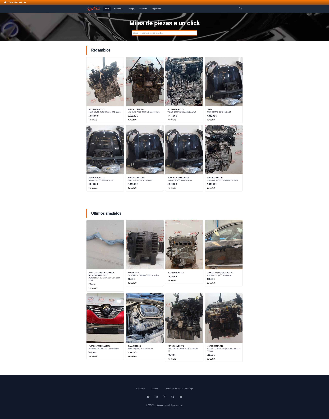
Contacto (143, 9)
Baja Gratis (156, 9)
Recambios (118, 9)
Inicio (107, 9)
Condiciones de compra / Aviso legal (178, 389)
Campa (131, 9)
